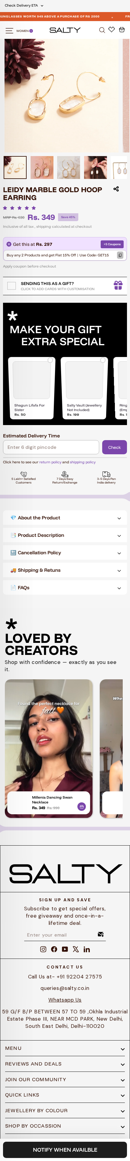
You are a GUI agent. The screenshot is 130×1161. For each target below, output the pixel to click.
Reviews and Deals (33, 1064)
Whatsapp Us (65, 1000)
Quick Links (22, 1095)
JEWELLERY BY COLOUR (36, 1110)
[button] (21, 207)
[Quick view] (81, 805)
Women (22, 31)
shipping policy (83, 462)
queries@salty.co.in (65, 988)
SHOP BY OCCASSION (33, 1126)
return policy (50, 462)
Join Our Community (35, 1079)
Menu (13, 1048)
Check (114, 447)
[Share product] (116, 189)
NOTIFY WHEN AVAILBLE (65, 1149)
